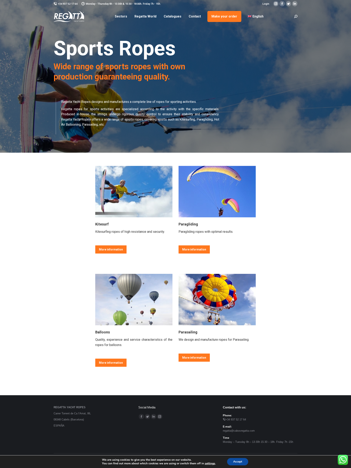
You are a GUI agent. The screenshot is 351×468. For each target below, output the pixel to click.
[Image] (133, 191)
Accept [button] (237, 462)
